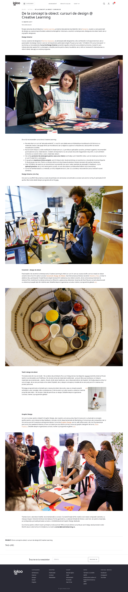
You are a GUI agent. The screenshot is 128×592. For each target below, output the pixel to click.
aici (95, 282)
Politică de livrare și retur (89, 580)
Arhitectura (35, 573)
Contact (51, 575)
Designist (85, 29)
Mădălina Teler (94, 276)
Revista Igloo (65, 3)
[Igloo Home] (16, 4)
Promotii (68, 580)
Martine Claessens (48, 41)
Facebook (103, 573)
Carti (67, 575)
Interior (34, 575)
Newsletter (52, 577)
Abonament (53, 3)
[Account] (108, 3)
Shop (76, 3)
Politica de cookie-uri (90, 577)
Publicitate (52, 573)
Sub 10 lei (69, 582)
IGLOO (24, 9)
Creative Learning (49, 29)
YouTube (103, 577)
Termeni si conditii (89, 573)
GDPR (85, 575)
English (34, 582)
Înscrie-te (93, 559)
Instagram (104, 575)
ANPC (85, 584)
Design (34, 577)
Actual (30, 9)
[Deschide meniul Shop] (78, 3)
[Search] (104, 3)
